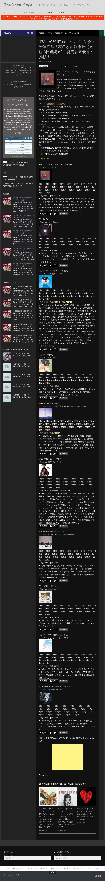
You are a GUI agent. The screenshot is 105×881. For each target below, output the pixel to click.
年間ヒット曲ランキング (33, 12)
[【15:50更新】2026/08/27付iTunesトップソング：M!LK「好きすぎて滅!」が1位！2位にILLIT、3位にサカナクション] (7, 218)
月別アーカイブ (9, 855)
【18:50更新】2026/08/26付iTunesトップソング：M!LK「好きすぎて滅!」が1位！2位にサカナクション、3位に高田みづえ (23, 239)
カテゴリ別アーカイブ (61, 855)
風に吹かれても (57, 531)
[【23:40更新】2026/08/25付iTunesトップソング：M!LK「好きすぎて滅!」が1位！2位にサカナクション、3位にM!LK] (7, 251)
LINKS (90, 12)
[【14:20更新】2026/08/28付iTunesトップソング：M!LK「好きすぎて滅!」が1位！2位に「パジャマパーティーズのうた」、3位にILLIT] (7, 201)
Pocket (74, 66)
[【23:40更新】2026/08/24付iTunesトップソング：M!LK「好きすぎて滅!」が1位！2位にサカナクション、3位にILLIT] (7, 267)
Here (52, 219)
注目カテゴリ (73, 12)
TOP (5, 12)
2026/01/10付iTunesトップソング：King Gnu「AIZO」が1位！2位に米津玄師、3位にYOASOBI (85, 814)
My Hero (67, 686)
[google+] (31, 33)
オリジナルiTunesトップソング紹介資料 (70, 142)
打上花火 (63, 271)
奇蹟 (50, 355)
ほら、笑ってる (60, 635)
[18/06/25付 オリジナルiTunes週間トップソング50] (7, 398)
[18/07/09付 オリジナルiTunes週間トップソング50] (7, 377)
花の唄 (54, 403)
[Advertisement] (52, 24)
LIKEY (52, 586)
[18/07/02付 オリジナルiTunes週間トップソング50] (7, 387)
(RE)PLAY (57, 459)
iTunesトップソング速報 (55, 12)
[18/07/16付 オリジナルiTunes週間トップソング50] (7, 367)
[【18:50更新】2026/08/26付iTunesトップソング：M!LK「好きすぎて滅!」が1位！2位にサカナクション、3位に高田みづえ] (7, 234)
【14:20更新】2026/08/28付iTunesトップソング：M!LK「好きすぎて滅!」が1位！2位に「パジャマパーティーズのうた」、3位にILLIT (23, 206)
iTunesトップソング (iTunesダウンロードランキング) (59, 33)
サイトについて (15, 12)
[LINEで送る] (43, 66)
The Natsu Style (18, 5)
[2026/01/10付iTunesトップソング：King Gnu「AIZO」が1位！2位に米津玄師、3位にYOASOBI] (86, 796)
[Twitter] (28, 33)
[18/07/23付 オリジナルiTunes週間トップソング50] (7, 356)
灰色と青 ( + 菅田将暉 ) (64, 164)
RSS (83, 12)
